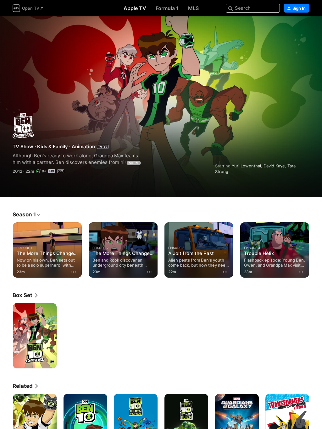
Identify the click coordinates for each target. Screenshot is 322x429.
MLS (193, 8)
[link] (26, 295)
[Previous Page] (6, 249)
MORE (134, 163)
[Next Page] (315, 249)
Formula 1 (167, 8)
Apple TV (135, 8)
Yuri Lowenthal (246, 165)
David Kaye (274, 165)
